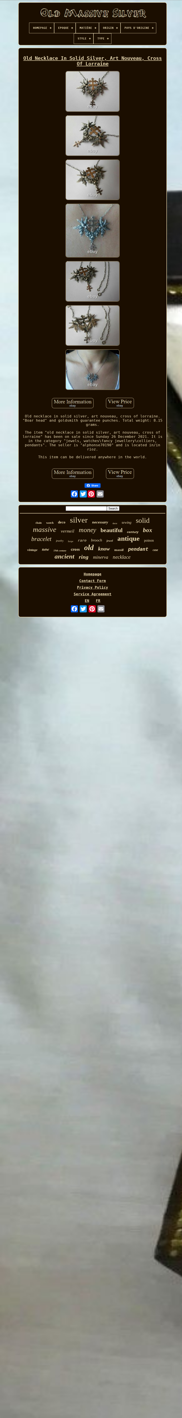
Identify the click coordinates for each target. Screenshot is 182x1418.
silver (79, 520)
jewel (110, 540)
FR (98, 601)
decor (115, 523)
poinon (149, 540)
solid (143, 520)
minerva (100, 557)
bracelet (41, 538)
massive (44, 529)
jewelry (59, 540)
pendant (138, 549)
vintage (32, 550)
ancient (64, 556)
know (104, 549)
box (147, 530)
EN (87, 601)
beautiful (112, 530)
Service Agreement (92, 594)
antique (128, 538)
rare (82, 540)
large (70, 541)
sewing (126, 522)
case (155, 550)
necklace (122, 557)
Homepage (92, 574)
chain (39, 522)
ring (84, 557)
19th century (59, 550)
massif (119, 550)
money (87, 529)
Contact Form (92, 581)
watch (49, 522)
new (45, 549)
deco (61, 522)
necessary (100, 522)
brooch (96, 540)
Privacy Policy (92, 587)
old (89, 547)
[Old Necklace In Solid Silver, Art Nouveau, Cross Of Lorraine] (92, 92)
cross (75, 549)
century (132, 532)
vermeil (67, 531)
